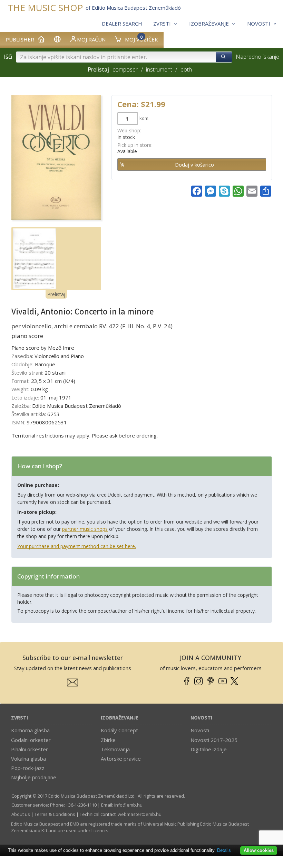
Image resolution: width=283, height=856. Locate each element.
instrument (159, 69)
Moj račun (91, 39)
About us (20, 814)
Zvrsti (19, 718)
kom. (144, 118)
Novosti (201, 718)
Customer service (29, 805)
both (186, 69)
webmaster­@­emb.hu (140, 814)
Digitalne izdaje (209, 749)
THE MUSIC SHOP (45, 7)
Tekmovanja (115, 749)
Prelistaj (56, 294)
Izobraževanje (119, 718)
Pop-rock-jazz (28, 767)
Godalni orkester (31, 739)
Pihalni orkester (29, 749)
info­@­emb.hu (128, 805)
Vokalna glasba (28, 758)
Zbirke (108, 739)
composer (125, 69)
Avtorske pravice (121, 758)
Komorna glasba (30, 730)
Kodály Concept (119, 730)
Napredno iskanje (257, 56)
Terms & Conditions (55, 814)
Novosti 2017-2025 (214, 739)
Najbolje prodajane (33, 777)
